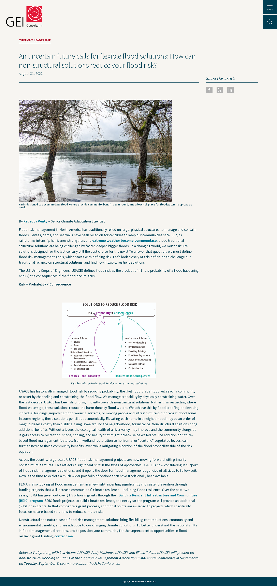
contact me (63, 536)
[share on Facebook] (209, 90)
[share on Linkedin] (230, 90)
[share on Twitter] (220, 90)
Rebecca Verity (35, 221)
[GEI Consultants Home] (24, 16)
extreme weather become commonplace (124, 240)
